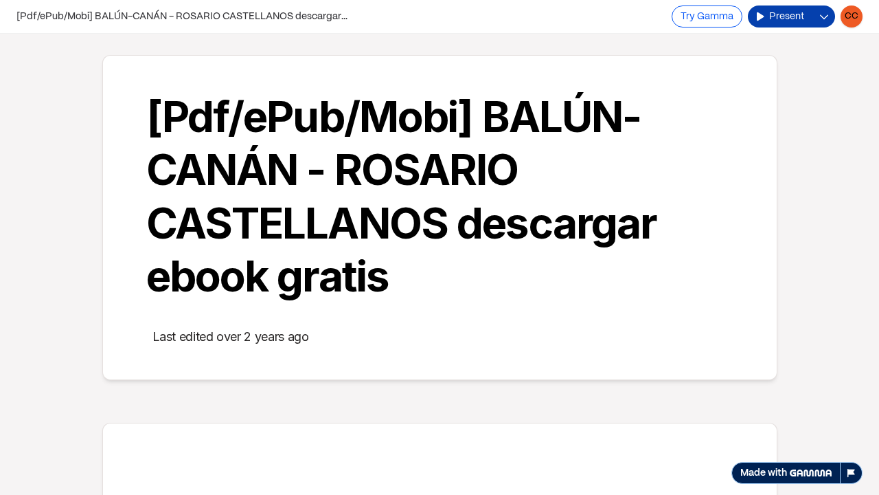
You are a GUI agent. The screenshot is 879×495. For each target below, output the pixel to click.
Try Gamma (707, 16)
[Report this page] (852, 473)
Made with (763, 473)
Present (786, 16)
